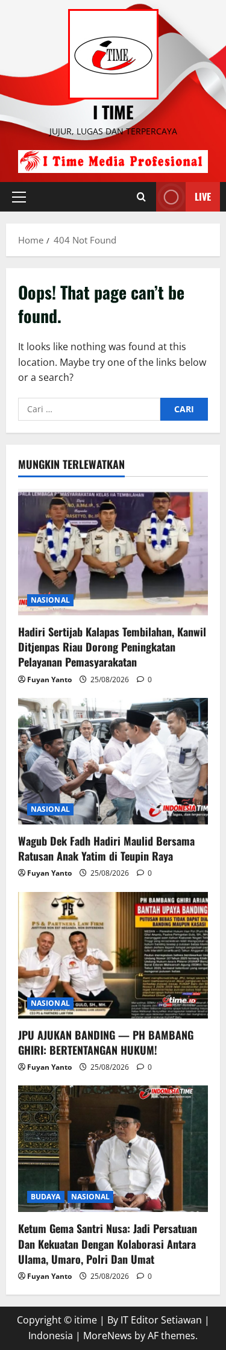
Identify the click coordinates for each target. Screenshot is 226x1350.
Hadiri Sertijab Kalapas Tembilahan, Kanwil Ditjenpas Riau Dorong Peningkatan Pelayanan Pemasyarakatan (112, 647)
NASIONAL (50, 600)
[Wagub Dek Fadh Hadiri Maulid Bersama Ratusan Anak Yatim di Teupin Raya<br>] (113, 761)
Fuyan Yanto (49, 679)
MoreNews (107, 1335)
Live (203, 196)
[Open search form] (141, 197)
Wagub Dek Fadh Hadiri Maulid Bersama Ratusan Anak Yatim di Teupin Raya (106, 848)
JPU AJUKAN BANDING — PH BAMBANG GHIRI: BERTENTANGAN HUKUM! (105, 1042)
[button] (19, 196)
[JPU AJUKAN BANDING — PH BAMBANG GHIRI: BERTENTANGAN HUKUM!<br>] (113, 955)
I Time (113, 111)
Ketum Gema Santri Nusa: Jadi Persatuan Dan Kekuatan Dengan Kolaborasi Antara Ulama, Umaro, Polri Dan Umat (107, 1243)
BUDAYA (46, 1196)
